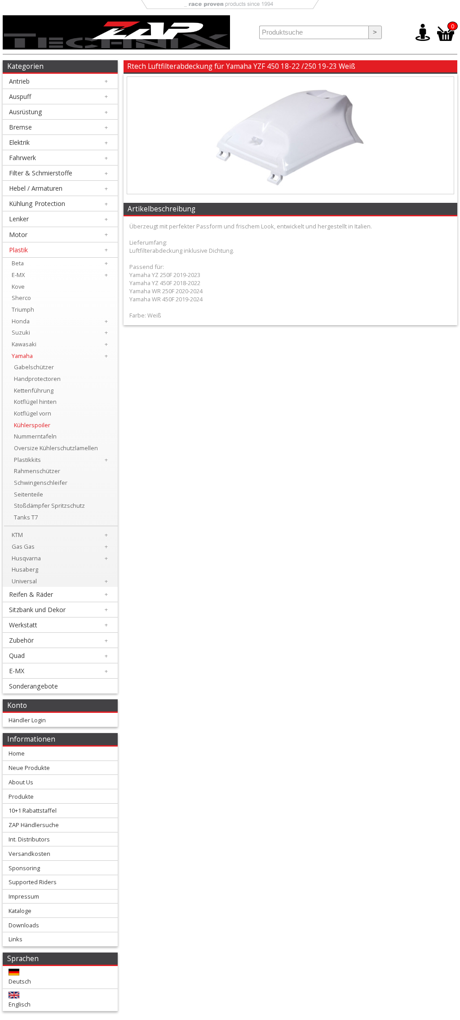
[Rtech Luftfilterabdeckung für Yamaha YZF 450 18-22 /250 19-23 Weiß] (290, 192)
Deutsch (20, 981)
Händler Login (27, 720)
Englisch (20, 1004)
